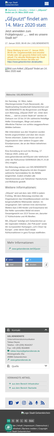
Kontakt (15, 330)
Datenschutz (41, 425)
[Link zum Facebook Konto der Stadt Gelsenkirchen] (10, 403)
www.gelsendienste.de (21, 360)
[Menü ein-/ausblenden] (46, 3)
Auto (31, 421)
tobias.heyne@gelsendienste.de (25, 351)
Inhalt (19, 425)
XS (8, 421)
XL (26, 421)
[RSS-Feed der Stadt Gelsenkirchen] (42, 403)
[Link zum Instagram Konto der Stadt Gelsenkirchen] (24, 403)
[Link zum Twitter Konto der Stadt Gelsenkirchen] (17, 403)
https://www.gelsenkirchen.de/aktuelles (24, 62)
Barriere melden (29, 428)
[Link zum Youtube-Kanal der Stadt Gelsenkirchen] (31, 403)
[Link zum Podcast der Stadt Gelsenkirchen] (36, 403)
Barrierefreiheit (13, 428)
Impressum (29, 425)
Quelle (15, 366)
